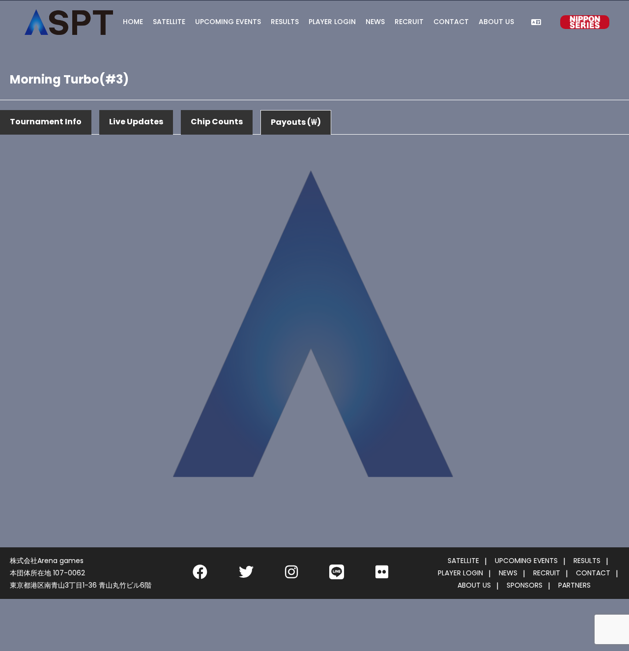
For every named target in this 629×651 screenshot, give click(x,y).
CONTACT (593, 573)
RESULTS (586, 561)
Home (133, 22)
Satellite (169, 22)
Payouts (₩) (296, 122)
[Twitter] (246, 575)
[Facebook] (200, 575)
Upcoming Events (228, 22)
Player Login (332, 22)
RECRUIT (546, 573)
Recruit (409, 22)
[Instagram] (291, 575)
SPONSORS (525, 585)
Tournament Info (46, 121)
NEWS (508, 573)
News (375, 22)
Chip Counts (217, 121)
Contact (451, 22)
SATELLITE (463, 561)
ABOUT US (474, 585)
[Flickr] (381, 575)
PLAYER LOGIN (460, 573)
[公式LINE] (336, 575)
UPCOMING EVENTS (526, 561)
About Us (496, 22)
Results (285, 22)
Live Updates (136, 121)
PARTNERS (574, 585)
